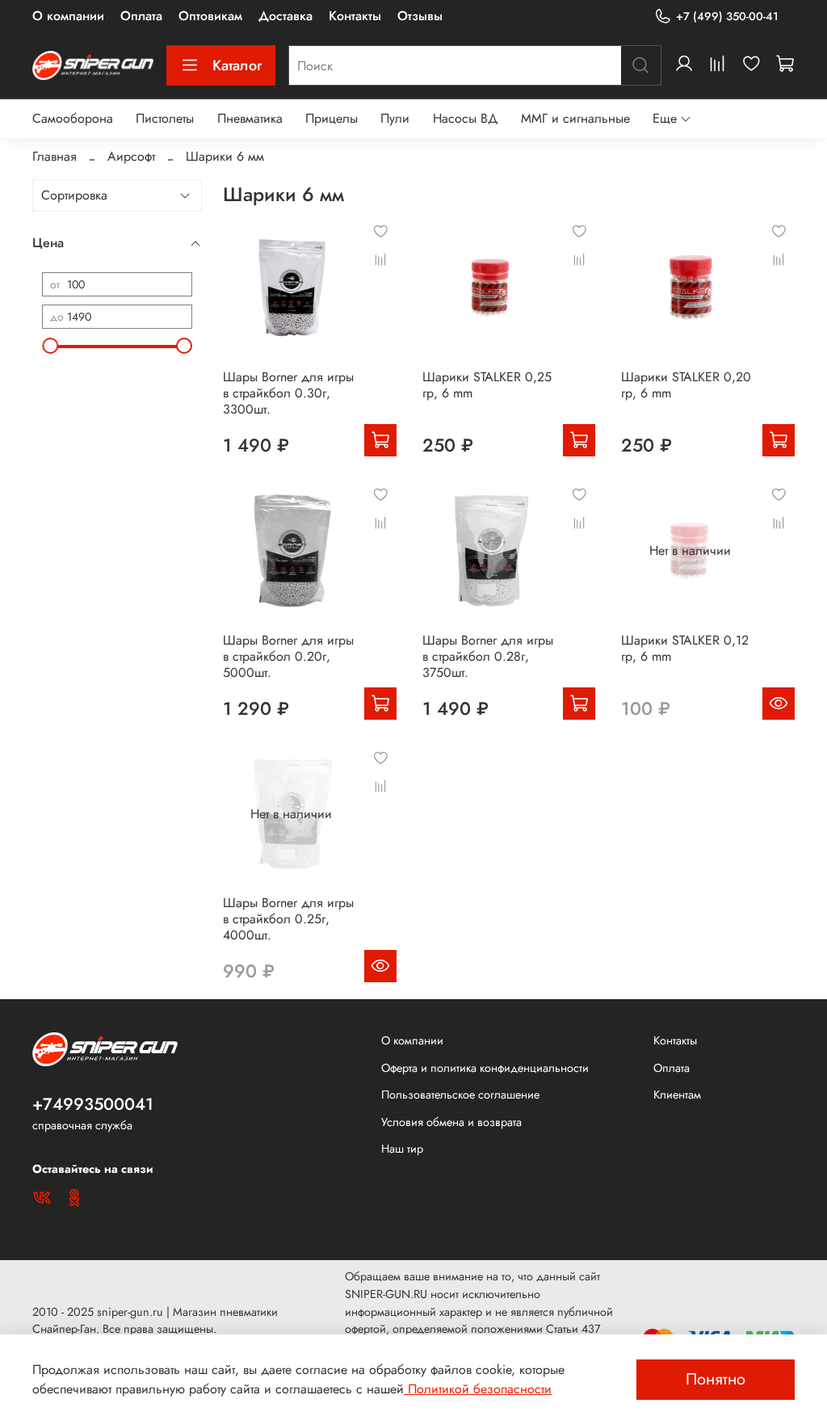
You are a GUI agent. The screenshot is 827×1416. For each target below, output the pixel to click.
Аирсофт (131, 156)
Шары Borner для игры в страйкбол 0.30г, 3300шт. (288, 393)
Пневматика (250, 118)
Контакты (355, 15)
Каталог (237, 65)
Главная (54, 156)
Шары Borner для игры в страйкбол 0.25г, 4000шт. (288, 918)
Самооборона (72, 118)
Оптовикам (210, 15)
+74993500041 (92, 1104)
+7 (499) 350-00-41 (727, 16)
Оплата (141, 15)
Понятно (715, 1379)
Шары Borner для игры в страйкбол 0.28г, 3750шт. (487, 656)
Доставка (285, 15)
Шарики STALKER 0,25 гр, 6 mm (487, 385)
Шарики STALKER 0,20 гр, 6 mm (686, 385)
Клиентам (677, 1094)
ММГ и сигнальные (575, 118)
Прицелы (331, 118)
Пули (394, 118)
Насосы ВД (465, 118)
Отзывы (420, 15)
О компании (68, 15)
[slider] (50, 346)
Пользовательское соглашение (460, 1094)
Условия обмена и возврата (451, 1122)
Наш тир (402, 1149)
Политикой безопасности (478, 1389)
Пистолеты (165, 118)
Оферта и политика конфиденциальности (485, 1068)
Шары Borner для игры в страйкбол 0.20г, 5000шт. (288, 656)
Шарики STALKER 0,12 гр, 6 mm (685, 648)
